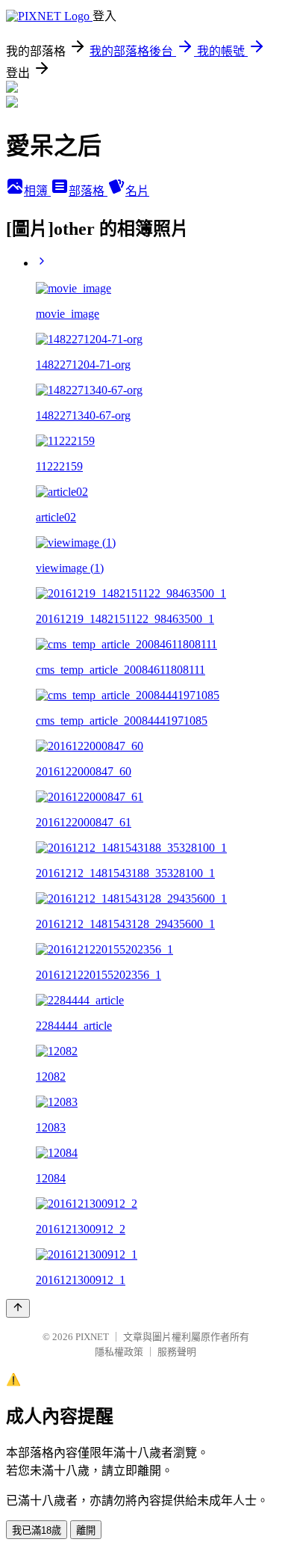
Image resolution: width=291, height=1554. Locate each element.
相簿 (37, 191)
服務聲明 (176, 1351)
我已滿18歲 (36, 1530)
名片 (137, 191)
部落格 (88, 191)
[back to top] (18, 1308)
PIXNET (92, 1336)
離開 (86, 1530)
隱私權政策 (119, 1351)
